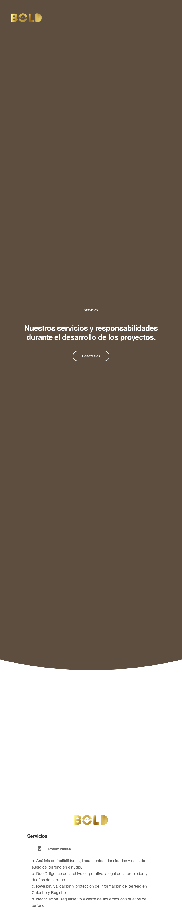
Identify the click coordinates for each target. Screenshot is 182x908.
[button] (91, 356)
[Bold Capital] (26, 17)
